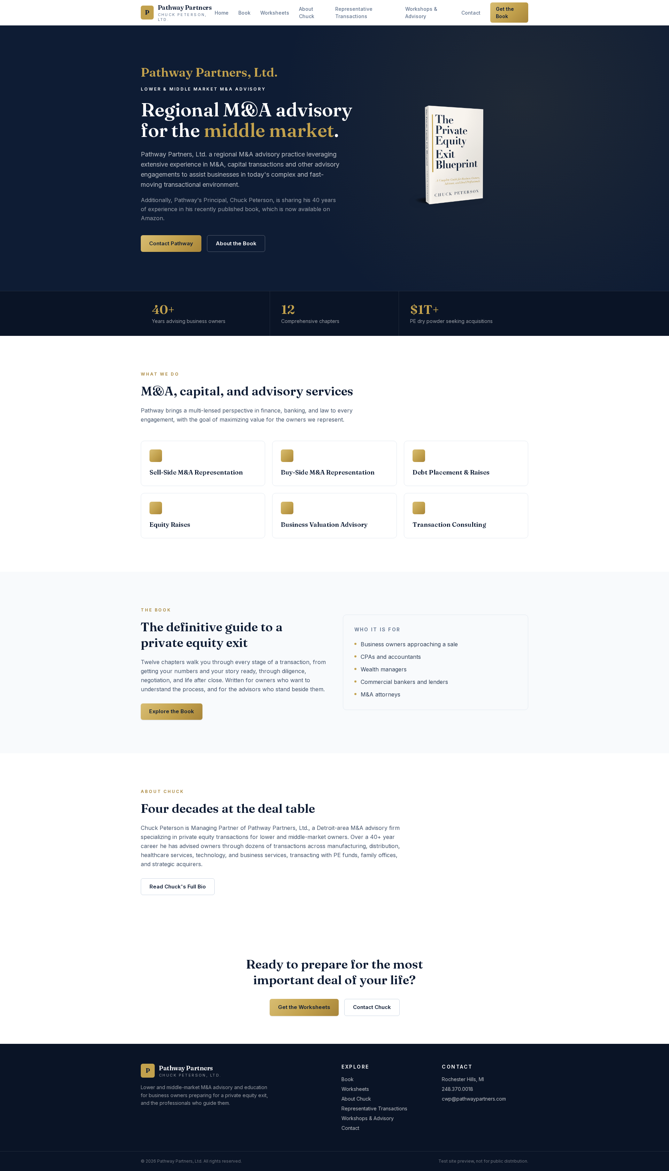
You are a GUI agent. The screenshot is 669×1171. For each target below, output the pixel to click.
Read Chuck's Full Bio (177, 886)
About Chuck (306, 12)
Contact (470, 13)
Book (244, 13)
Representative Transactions (353, 12)
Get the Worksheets (304, 1007)
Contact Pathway (171, 243)
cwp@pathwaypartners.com (474, 1099)
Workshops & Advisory (421, 12)
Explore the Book (171, 711)
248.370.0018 (457, 1089)
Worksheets (274, 13)
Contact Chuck (372, 1007)
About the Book (236, 243)
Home (222, 13)
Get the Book (505, 12)
